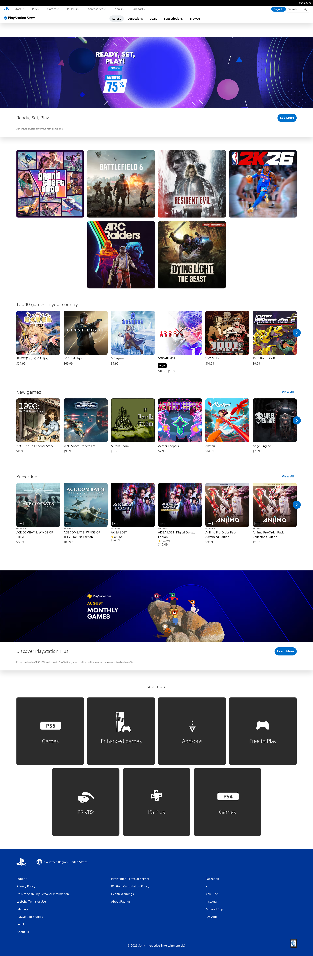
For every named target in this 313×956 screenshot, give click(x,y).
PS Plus (72, 8)
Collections (135, 18)
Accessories (95, 8)
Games (51, 8)
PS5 (34, 8)
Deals (153, 18)
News (118, 8)
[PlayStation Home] (6, 9)
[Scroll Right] (297, 333)
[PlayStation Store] (20, 17)
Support (137, 8)
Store (17, 8)
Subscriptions (173, 18)
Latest (116, 18)
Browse (194, 18)
